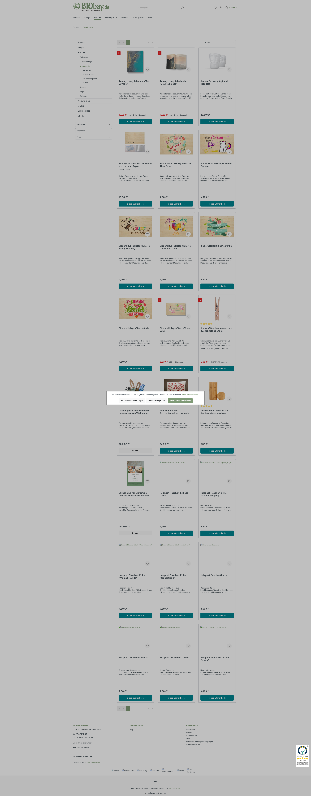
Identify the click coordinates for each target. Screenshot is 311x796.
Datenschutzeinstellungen (132, 401)
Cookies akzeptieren (156, 401)
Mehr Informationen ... (191, 395)
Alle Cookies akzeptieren (180, 401)
